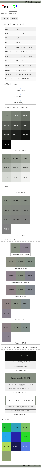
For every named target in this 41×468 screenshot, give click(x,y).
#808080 (6, 229)
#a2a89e (25, 158)
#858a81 (6, 210)
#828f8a (25, 327)
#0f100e (25, 135)
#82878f (30, 290)
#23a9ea (6, 437)
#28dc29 (25, 437)
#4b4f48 (15, 125)
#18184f (15, 446)
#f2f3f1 (25, 177)
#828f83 (30, 262)
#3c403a (25, 125)
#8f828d (11, 276)
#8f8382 (6, 304)
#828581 (6, 219)
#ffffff (6, 186)
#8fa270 (6, 456)
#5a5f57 (6, 125)
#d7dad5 (6, 177)
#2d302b (6, 135)
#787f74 (15, 116)
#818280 (25, 219)
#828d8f (25, 304)
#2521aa (15, 437)
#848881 (16, 210)
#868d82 (16, 200)
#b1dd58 (6, 446)
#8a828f (25, 248)
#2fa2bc (16, 427)
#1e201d (15, 135)
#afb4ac (6, 167)
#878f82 (6, 116)
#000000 (6, 144)
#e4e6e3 (15, 177)
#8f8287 (11, 290)
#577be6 (25, 446)
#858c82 (25, 200)
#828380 (16, 219)
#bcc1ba (15, 167)
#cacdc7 (25, 167)
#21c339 (6, 427)
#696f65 (25, 116)
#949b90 (16, 158)
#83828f (30, 276)
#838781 (25, 210)
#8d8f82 (11, 262)
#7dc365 (25, 427)
